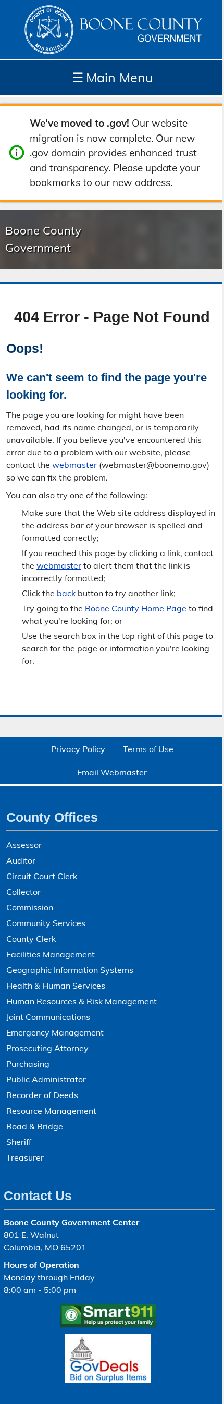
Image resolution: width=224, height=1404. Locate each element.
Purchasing (27, 1063)
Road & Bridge (34, 1126)
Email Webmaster (112, 772)
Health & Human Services (55, 985)
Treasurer (25, 1157)
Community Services (45, 923)
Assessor (24, 845)
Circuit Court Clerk (41, 876)
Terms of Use (148, 749)
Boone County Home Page (135, 608)
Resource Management (51, 1110)
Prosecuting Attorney (47, 1048)
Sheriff (18, 1142)
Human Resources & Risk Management (81, 1001)
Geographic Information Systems (69, 970)
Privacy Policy (78, 749)
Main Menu (112, 77)
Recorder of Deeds (42, 1095)
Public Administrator (46, 1079)
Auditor (20, 860)
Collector (23, 891)
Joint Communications (48, 1017)
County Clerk (31, 938)
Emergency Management (55, 1032)
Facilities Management (50, 954)
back (66, 593)
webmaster (74, 465)
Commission (29, 907)
